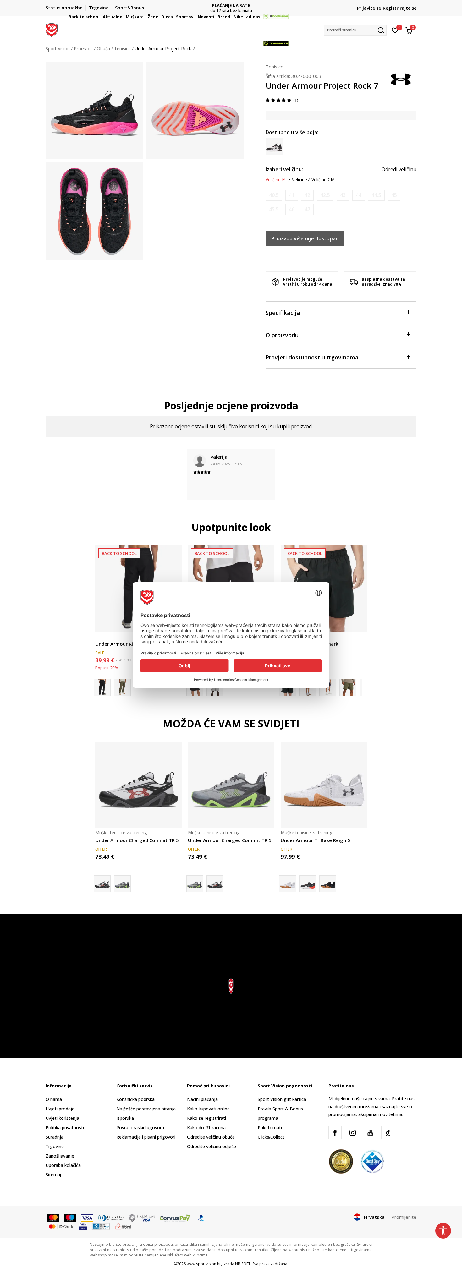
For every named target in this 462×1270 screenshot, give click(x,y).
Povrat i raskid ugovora (140, 1127)
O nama (54, 1099)
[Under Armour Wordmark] (348, 687)
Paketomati (270, 1127)
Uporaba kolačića (63, 1165)
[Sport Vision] (52, 29)
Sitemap (54, 1175)
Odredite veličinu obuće (211, 1137)
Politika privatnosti (65, 1127)
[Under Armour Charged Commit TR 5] (138, 785)
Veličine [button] (299, 179)
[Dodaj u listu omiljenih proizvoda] (358, 622)
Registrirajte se (399, 8)
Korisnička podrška (135, 1099)
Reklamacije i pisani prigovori (145, 1137)
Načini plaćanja (202, 1099)
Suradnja (54, 1137)
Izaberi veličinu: (284, 169)
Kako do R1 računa (206, 1127)
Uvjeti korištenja (62, 1118)
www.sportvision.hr (204, 1264)
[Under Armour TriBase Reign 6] (324, 785)
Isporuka (125, 1118)
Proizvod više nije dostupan (305, 238)
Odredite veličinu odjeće (211, 1146)
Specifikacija (283, 312)
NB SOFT (242, 1264)
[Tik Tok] (388, 1132)
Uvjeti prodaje (60, 1109)
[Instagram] (352, 1132)
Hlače (101, 637)
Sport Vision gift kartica (282, 1099)
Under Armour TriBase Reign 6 (315, 840)
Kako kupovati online (208, 1109)
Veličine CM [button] (323, 179)
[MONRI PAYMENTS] (123, 1226)
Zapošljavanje (60, 1156)
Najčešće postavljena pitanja (146, 1109)
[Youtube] (370, 1132)
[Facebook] (335, 1132)
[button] (100, 17)
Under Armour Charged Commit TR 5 (137, 840)
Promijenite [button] (403, 1217)
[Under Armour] (400, 78)
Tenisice (274, 66)
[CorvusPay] (174, 1217)
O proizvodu (282, 335)
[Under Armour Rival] (122, 687)
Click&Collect (271, 1137)
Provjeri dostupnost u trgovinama (312, 357)
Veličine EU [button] (277, 179)
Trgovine (55, 1146)
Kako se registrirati (206, 1118)
